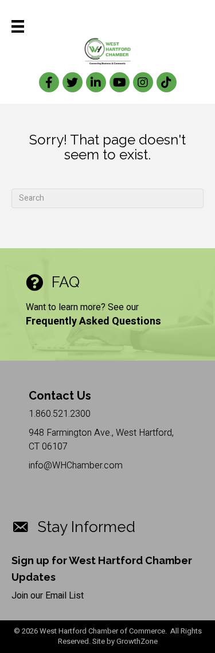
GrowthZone (137, 641)
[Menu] (17, 26)
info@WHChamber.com (76, 465)
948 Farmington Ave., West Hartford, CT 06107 (101, 439)
